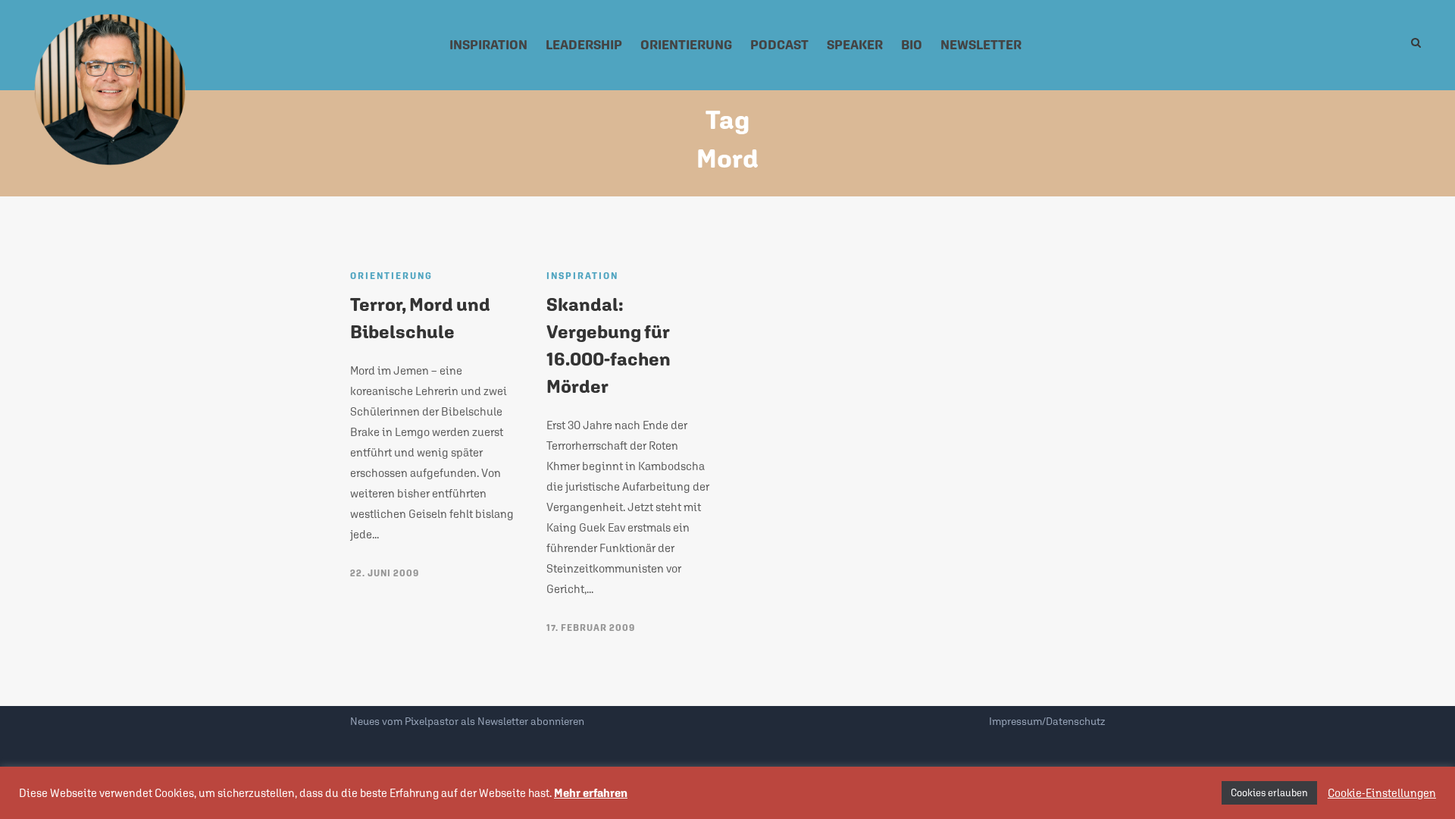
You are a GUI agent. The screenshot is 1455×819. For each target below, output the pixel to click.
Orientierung (686, 44)
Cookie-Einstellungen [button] (1382, 792)
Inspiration (488, 44)
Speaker (855, 44)
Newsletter (981, 44)
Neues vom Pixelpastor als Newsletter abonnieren (467, 721)
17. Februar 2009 (590, 628)
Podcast (779, 44)
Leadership (584, 44)
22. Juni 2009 (384, 573)
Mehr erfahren (590, 792)
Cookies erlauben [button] (1269, 793)
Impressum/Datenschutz (1047, 721)
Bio (911, 44)
